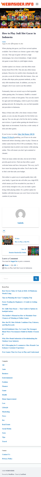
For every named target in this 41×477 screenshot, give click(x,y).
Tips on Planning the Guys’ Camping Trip (17, 298)
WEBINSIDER (10, 470)
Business (5, 373)
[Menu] (37, 4)
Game (4, 390)
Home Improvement (9, 399)
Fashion (5, 382)
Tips (3, 437)
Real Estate (6, 424)
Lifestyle (5, 407)
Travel (4, 441)
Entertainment (7, 378)
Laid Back (23, 474)
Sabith (4, 42)
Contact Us (6, 454)
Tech (4, 433)
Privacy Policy (7, 459)
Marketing (6, 412)
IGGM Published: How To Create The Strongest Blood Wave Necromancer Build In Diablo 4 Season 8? (20, 331)
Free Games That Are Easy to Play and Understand (20, 352)
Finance (5, 386)
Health (4, 395)
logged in (14, 261)
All (4, 230)
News (4, 416)
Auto (4, 369)
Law (3, 403)
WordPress (11, 474)
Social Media (6, 429)
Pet (3, 420)
